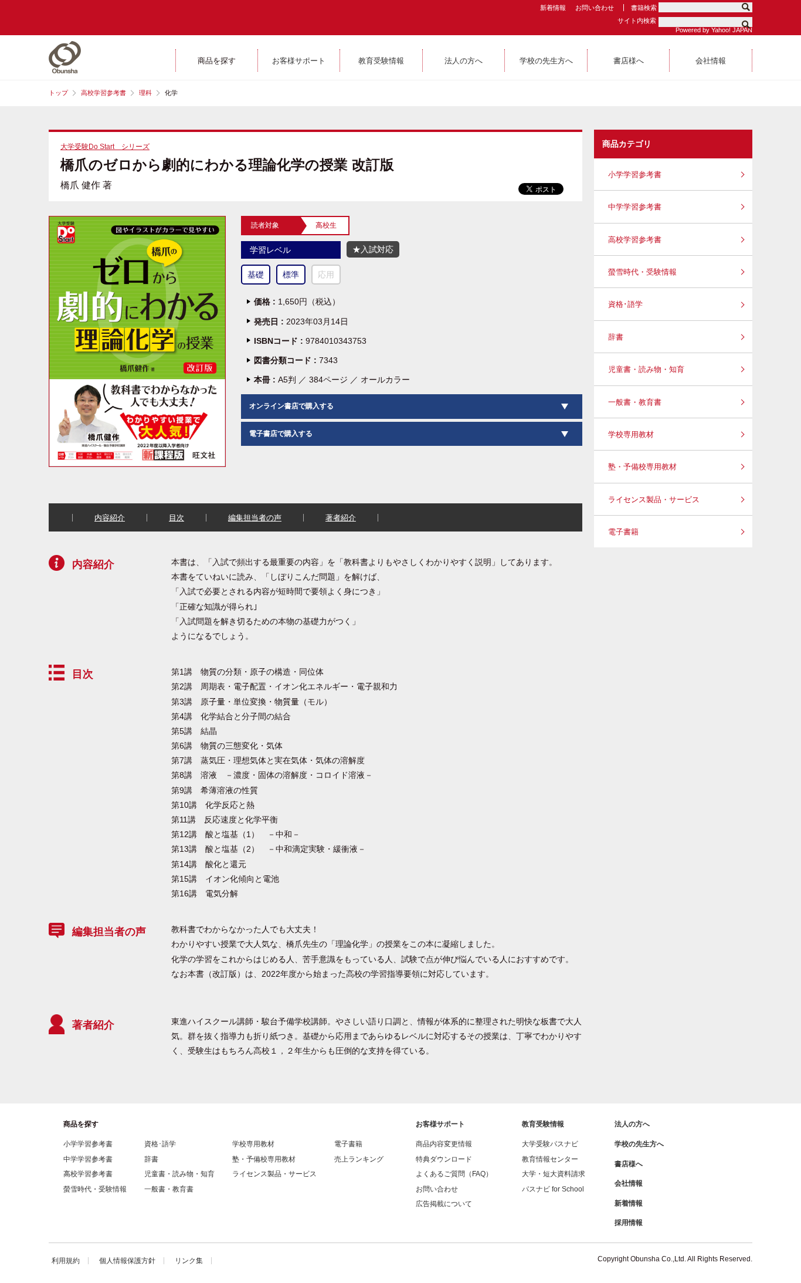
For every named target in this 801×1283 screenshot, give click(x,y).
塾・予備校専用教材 (642, 466)
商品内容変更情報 (444, 1144)
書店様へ (629, 1164)
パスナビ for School (553, 1189)
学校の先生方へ (639, 1144)
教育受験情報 (543, 1124)
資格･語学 (625, 304)
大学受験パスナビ (550, 1144)
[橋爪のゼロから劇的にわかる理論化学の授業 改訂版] (137, 220)
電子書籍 (623, 531)
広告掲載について (444, 1204)
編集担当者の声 (254, 517)
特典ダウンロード (444, 1159)
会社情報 (629, 1183)
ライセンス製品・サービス (654, 499)
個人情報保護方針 (127, 1260)
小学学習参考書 (634, 174)
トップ (58, 92)
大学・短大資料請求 (553, 1174)
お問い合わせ (594, 7)
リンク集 (189, 1260)
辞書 (615, 337)
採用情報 (629, 1222)
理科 (145, 92)
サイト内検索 (636, 20)
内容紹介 (109, 517)
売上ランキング (358, 1159)
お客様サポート (440, 1124)
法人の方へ (632, 1124)
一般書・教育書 (634, 402)
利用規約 (66, 1260)
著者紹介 (340, 517)
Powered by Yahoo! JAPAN (714, 29)
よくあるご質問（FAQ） (454, 1174)
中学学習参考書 (634, 206)
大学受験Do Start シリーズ (105, 147)
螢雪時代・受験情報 (642, 272)
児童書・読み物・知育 (646, 369)
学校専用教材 (631, 434)
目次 (176, 517)
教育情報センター (550, 1159)
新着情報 (553, 7)
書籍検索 (644, 7)
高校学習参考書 (103, 92)
